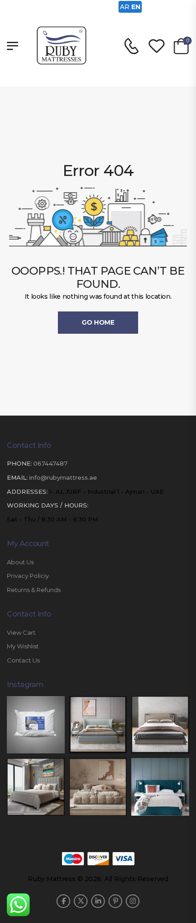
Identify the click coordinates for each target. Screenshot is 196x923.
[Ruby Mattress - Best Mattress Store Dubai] (61, 45)
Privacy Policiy (28, 575)
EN (135, 7)
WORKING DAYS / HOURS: (47, 505)
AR (124, 7)
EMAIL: (17, 477)
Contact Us (23, 660)
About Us (20, 562)
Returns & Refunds (34, 590)
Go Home (98, 322)
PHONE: (19, 463)
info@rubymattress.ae (63, 477)
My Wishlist (23, 646)
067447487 (50, 463)
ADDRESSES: (27, 491)
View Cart (21, 632)
